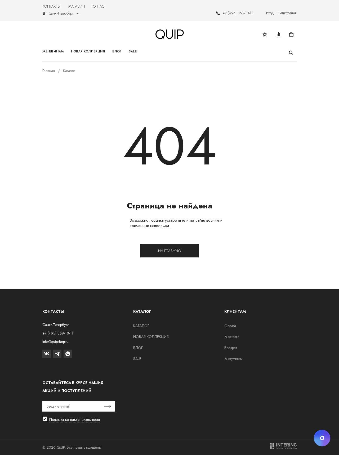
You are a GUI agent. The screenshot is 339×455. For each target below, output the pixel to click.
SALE (137, 358)
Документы (233, 358)
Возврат (230, 347)
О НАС (98, 6)
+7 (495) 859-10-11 (237, 13)
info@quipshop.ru (55, 341)
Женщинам (53, 51)
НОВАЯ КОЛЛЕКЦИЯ (151, 336)
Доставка (231, 336)
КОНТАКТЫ (51, 6)
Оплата (230, 325)
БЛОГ (138, 347)
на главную (169, 250)
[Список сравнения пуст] (278, 34)
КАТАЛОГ (141, 325)
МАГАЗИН (76, 6)
